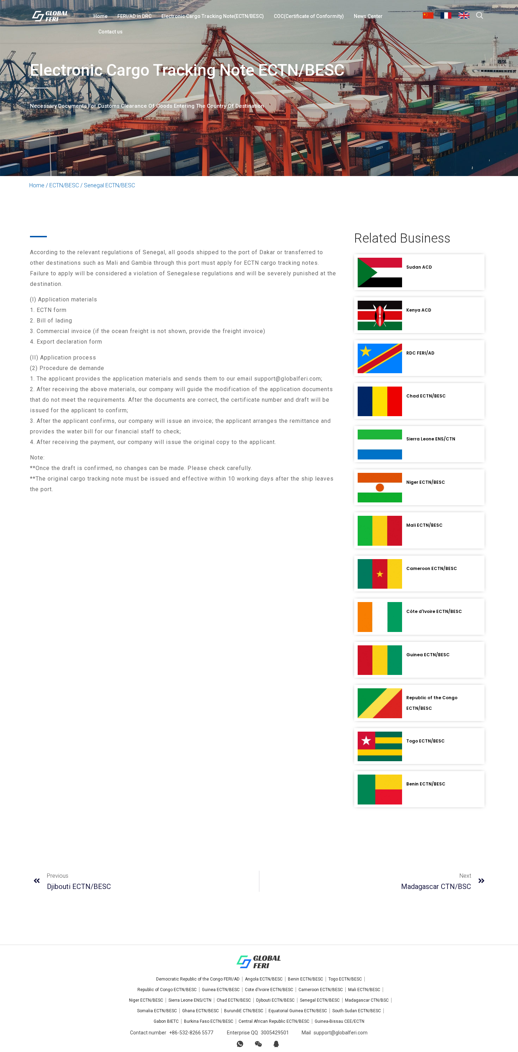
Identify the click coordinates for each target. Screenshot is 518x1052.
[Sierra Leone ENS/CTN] (380, 444)
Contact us (110, 32)
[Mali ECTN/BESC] (380, 530)
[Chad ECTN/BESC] (380, 401)
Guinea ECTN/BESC (428, 655)
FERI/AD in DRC (134, 16)
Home (100, 16)
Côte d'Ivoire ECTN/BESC (434, 611)
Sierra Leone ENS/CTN (430, 439)
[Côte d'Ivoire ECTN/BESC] (380, 617)
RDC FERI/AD (420, 353)
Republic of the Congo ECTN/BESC (431, 703)
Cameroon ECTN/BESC (431, 568)
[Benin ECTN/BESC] (380, 789)
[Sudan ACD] (380, 272)
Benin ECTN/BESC (425, 784)
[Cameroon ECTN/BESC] (380, 574)
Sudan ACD (419, 267)
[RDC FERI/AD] (380, 358)
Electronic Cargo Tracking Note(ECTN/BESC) (212, 16)
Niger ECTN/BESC (425, 482)
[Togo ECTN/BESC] (380, 746)
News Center (368, 16)
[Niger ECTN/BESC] (380, 487)
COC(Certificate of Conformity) (309, 16)
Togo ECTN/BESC (425, 741)
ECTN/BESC (64, 185)
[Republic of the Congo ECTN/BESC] (380, 703)
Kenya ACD (418, 310)
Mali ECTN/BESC (424, 525)
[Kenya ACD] (380, 315)
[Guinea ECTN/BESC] (380, 660)
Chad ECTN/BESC (426, 396)
